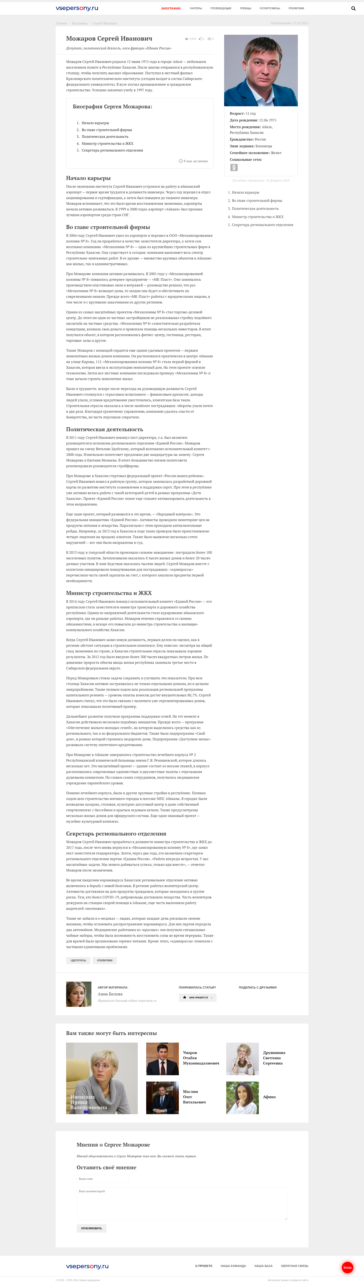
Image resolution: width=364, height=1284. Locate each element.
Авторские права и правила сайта (288, 1280)
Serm (347, 1267)
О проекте (203, 1266)
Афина (264, 1096)
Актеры (196, 8)
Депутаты (79, 960)
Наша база (263, 1266)
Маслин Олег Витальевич (184, 1096)
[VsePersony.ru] (77, 8)
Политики (297, 8)
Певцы (246, 8)
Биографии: (171, 8)
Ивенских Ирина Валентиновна (71, 1102)
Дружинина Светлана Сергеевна (264, 1058)
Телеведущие (222, 8)
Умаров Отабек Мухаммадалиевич (184, 1058)
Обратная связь (294, 1266)
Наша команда (233, 1266)
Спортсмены (270, 8)
